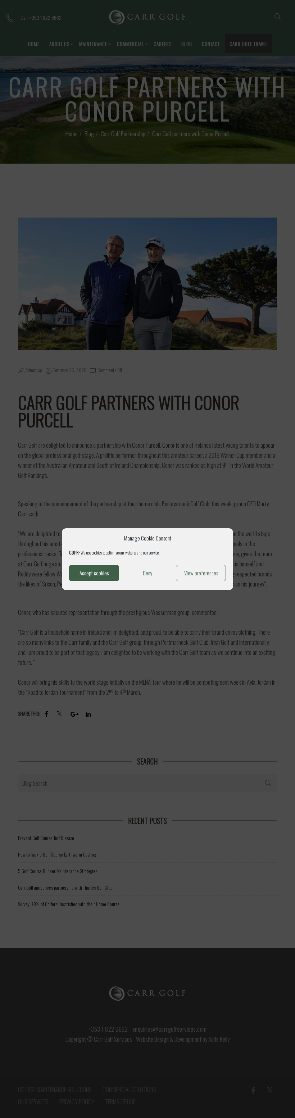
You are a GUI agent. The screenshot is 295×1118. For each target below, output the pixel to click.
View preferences (201, 573)
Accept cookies (94, 573)
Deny (148, 573)
